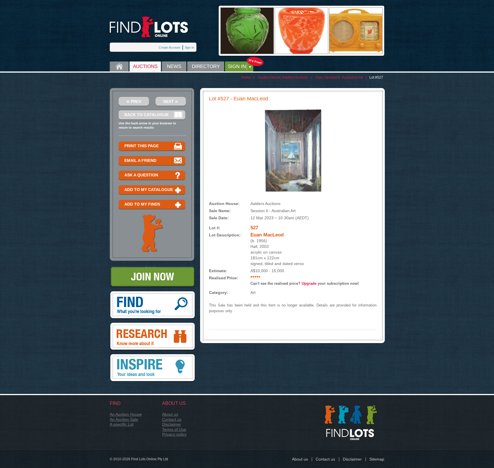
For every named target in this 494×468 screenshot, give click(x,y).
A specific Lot (122, 424)
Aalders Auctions (295, 77)
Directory (206, 66)
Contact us (172, 419)
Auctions (145, 66)
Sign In (189, 47)
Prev (133, 101)
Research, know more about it (153, 325)
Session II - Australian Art (343, 77)
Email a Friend (140, 160)
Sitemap (376, 459)
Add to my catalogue (148, 189)
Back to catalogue (146, 114)
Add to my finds (142, 204)
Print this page (141, 146)
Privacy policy (174, 434)
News (174, 66)
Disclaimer (171, 424)
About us (170, 414)
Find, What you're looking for (153, 293)
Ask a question (141, 175)
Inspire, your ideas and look (152, 356)
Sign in (237, 66)
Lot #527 (376, 77)
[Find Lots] (149, 27)
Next (170, 101)
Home (119, 66)
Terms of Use (174, 429)
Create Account (169, 47)
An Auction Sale (124, 419)
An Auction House (126, 414)
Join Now (152, 268)
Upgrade (309, 283)
